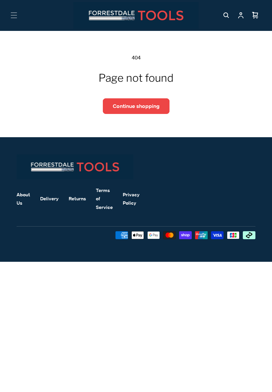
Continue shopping (136, 106)
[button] (14, 15)
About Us (23, 199)
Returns (77, 198)
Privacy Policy (131, 199)
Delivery (49, 198)
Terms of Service (104, 198)
